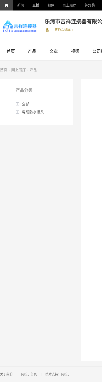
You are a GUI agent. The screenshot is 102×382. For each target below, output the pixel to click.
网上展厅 (69, 5)
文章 (53, 51)
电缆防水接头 (33, 112)
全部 (25, 104)
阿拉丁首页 (29, 374)
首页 (11, 51)
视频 (51, 5)
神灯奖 (90, 5)
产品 (32, 51)
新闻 (20, 5)
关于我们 (6, 374)
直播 (35, 5)
